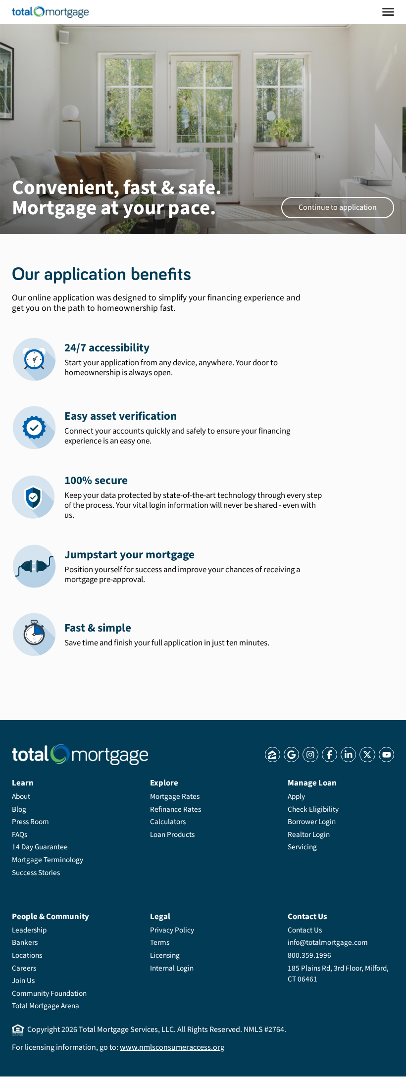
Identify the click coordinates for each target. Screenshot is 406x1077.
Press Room (30, 821)
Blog (19, 809)
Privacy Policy (172, 930)
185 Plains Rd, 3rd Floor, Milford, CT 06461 (338, 973)
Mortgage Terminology (47, 859)
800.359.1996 (309, 955)
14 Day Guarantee (40, 846)
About (21, 796)
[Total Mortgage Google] (291, 754)
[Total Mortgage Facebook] (329, 754)
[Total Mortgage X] (367, 754)
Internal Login (172, 968)
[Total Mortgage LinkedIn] (348, 754)
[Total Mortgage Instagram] (310, 754)
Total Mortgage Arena (45, 1005)
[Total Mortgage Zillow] (272, 754)
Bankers (25, 942)
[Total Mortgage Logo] (80, 754)
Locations (27, 955)
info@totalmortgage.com (328, 942)
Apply (296, 796)
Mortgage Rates (175, 796)
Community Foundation (49, 993)
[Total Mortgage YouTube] (386, 754)
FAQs (19, 834)
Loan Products (172, 834)
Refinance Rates (175, 809)
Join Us (23, 980)
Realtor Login (309, 834)
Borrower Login (312, 821)
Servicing (302, 846)
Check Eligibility (313, 809)
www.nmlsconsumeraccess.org (172, 1047)
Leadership (29, 930)
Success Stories (36, 872)
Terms (159, 942)
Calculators (168, 821)
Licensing (165, 955)
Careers (24, 968)
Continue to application (338, 207)
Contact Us (305, 930)
